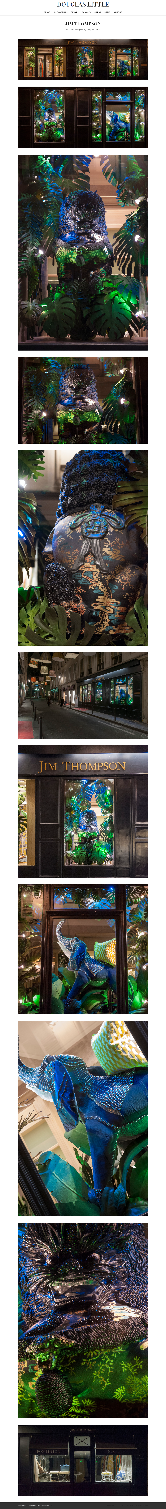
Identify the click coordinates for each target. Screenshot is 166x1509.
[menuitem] (47, 12)
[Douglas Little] (83, 4)
